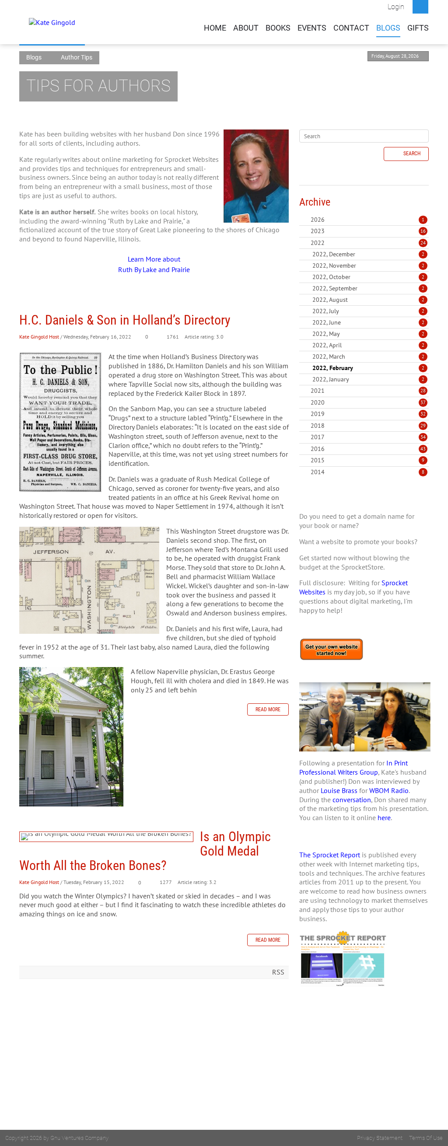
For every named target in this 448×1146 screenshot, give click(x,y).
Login (396, 7)
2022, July (368, 311)
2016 (318, 449)
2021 (318, 391)
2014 (318, 472)
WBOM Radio (389, 790)
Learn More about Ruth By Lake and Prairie (154, 264)
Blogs (388, 28)
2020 (318, 402)
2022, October (368, 277)
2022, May (368, 334)
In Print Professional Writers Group (353, 767)
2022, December (368, 254)
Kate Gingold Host (39, 336)
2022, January (368, 379)
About (246, 28)
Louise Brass (339, 790)
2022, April (368, 345)
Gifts (418, 28)
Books (278, 28)
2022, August (368, 300)
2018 (318, 426)
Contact (351, 28)
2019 (318, 414)
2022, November (368, 265)
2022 (318, 243)
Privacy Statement (379, 1138)
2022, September (368, 288)
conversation (351, 799)
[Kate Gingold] (52, 22)
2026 (318, 220)
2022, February (368, 368)
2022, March (368, 356)
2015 (318, 460)
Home (215, 28)
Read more (268, 709)
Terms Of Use (426, 1138)
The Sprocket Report (329, 854)
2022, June (368, 322)
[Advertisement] (364, 1075)
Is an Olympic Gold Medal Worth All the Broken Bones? (106, 837)
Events (312, 28)
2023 (318, 231)
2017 (318, 437)
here (384, 817)
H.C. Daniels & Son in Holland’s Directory (125, 320)
